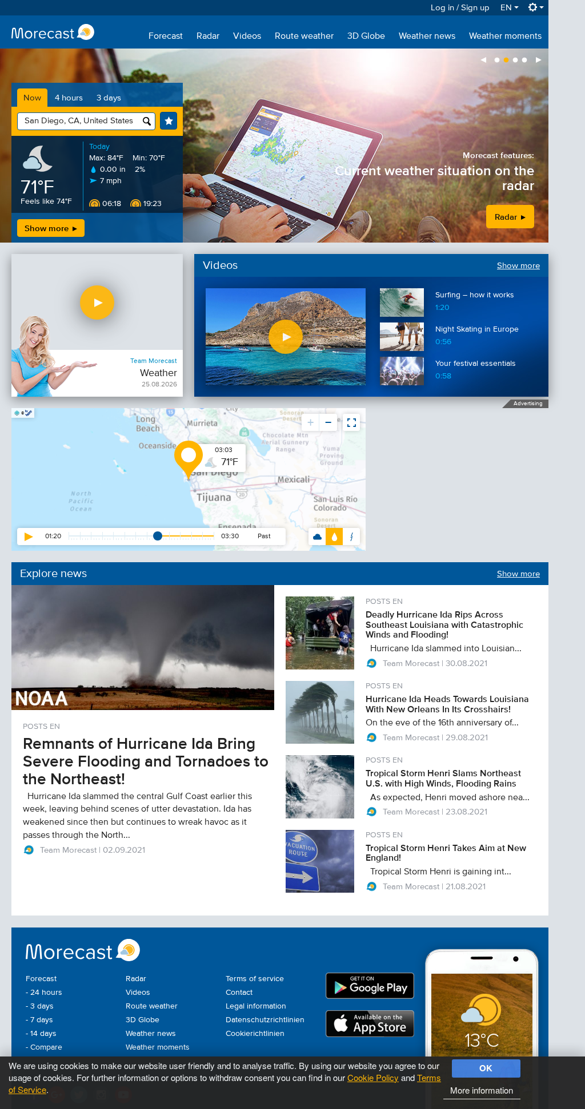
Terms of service (255, 979)
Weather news (427, 36)
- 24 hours (44, 993)
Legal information (256, 1006)
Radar (208, 36)
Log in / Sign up (460, 7)
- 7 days (39, 1020)
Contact (239, 993)
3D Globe (366, 36)
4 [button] (524, 60)
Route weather (304, 36)
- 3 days (40, 1006)
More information (481, 1090)
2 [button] (506, 60)
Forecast (166, 36)
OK (485, 1068)
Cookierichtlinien (255, 1034)
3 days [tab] (109, 98)
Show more (48, 228)
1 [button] (497, 60)
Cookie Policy (373, 1077)
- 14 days (41, 1034)
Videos (247, 36)
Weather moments (505, 36)
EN (507, 7)
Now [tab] (32, 98)
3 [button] (515, 60)
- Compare (44, 1047)
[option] (274, 146)
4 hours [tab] (69, 98)
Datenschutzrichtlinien (265, 1020)
